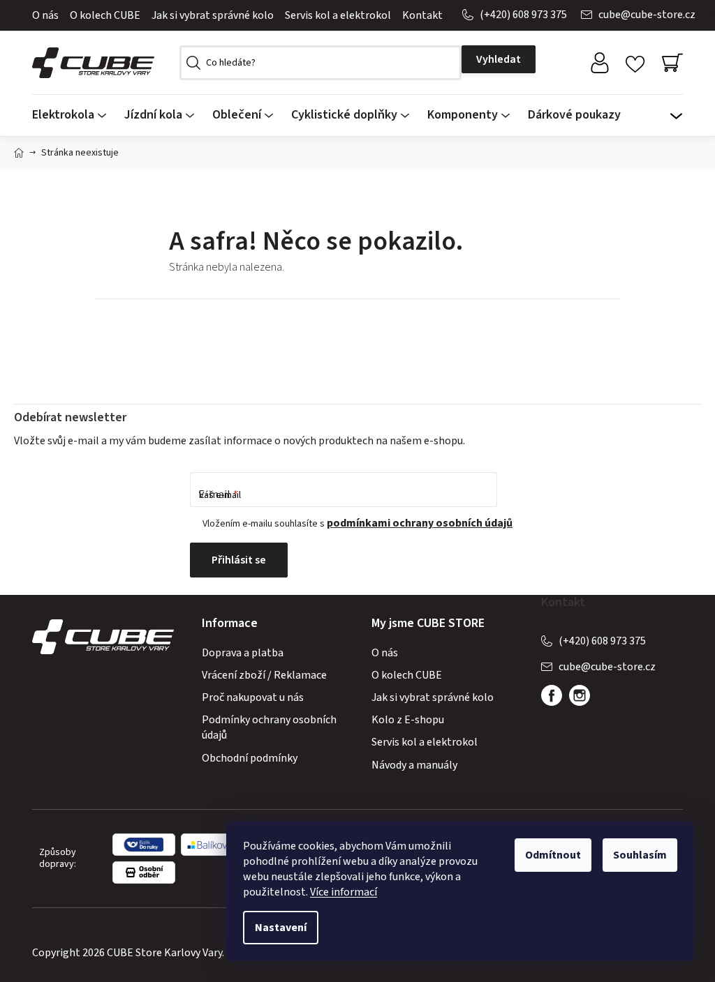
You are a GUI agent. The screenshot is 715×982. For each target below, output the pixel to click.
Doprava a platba (242, 652)
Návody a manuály (414, 765)
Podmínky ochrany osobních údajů (269, 727)
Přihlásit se (239, 560)
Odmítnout (553, 855)
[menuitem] (73, 115)
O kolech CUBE (105, 15)
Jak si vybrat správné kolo (213, 15)
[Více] (676, 111)
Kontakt (422, 15)
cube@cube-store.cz (646, 14)
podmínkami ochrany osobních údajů (420, 523)
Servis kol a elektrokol (338, 15)
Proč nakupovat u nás (253, 697)
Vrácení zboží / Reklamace (264, 675)
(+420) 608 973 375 (523, 14)
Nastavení (281, 927)
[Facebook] (551, 695)
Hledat (499, 59)
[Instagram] (579, 695)
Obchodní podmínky (249, 758)
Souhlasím (640, 855)
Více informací (343, 892)
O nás (45, 15)
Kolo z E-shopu (407, 719)
